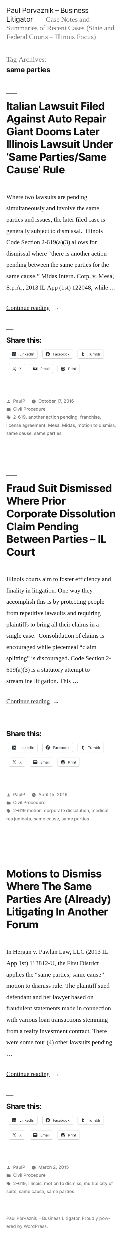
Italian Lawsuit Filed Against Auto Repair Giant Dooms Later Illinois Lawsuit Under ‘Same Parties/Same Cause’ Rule (59, 138)
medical (100, 810)
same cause (18, 433)
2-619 (19, 417)
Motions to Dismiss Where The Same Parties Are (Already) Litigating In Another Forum (58, 899)
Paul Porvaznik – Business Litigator (43, 1218)
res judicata (18, 819)
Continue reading (32, 308)
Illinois (34, 1183)
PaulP (19, 401)
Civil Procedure (29, 409)
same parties (47, 433)
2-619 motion (27, 810)
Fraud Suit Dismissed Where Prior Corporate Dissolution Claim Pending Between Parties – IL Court (61, 520)
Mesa (53, 425)
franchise (90, 417)
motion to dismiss (96, 425)
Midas (68, 425)
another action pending (53, 417)
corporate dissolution (66, 810)
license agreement (25, 425)
